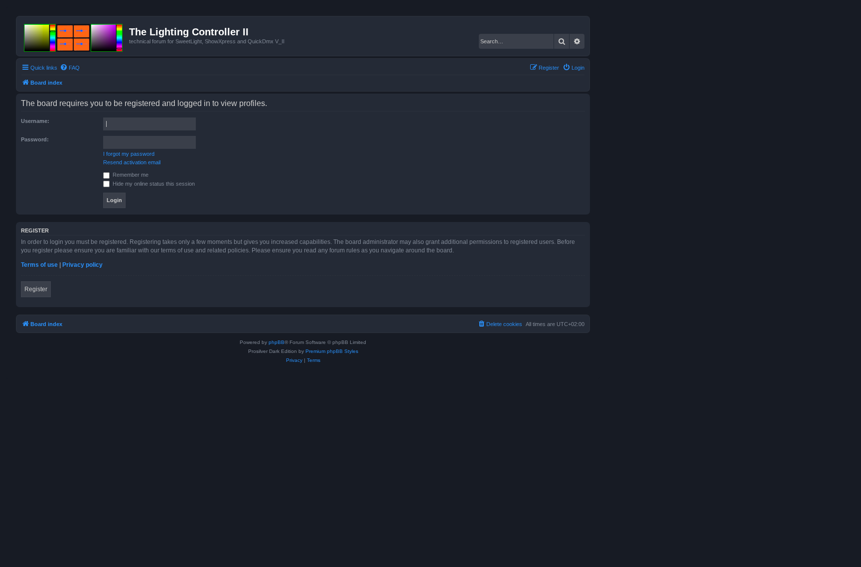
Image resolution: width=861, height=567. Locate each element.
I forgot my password (128, 154)
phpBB (277, 342)
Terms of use (39, 264)
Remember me (129, 175)
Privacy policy (82, 264)
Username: (35, 121)
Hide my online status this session (153, 184)
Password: (35, 139)
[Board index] (74, 36)
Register (35, 289)
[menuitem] (70, 68)
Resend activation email (131, 162)
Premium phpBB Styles (331, 351)
